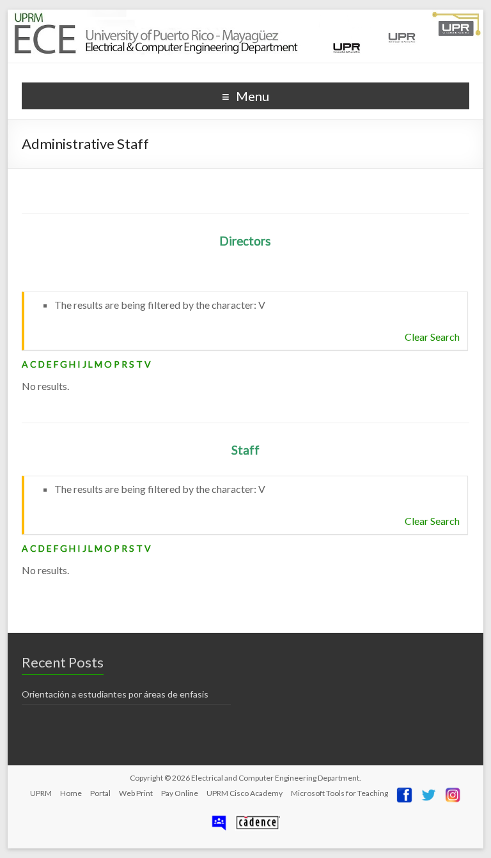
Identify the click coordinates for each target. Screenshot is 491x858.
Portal (100, 793)
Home (71, 793)
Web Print (136, 793)
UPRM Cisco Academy (245, 793)
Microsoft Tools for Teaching (339, 793)
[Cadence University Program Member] (257, 819)
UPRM (41, 793)
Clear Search (432, 337)
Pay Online (179, 793)
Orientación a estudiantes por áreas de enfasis (115, 694)
